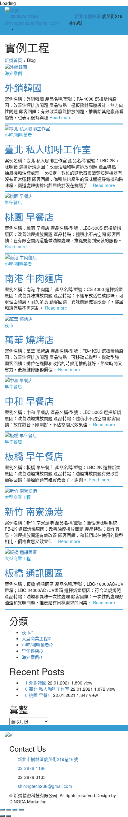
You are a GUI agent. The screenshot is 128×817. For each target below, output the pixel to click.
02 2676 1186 (24, 16)
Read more (60, 117)
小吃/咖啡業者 (18, 135)
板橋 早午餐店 (34, 456)
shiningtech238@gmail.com (32, 23)
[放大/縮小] (21, 809)
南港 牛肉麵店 (34, 278)
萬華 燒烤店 (29, 339)
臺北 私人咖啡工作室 (48, 149)
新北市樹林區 (88, 16)
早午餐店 (13, 202)
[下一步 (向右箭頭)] (8, 816)
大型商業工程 (18, 497)
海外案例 (13, 73)
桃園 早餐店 (29, 216)
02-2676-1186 (32, 768)
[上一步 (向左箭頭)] (2, 816)
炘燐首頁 (13, 60)
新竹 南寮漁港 (34, 511)
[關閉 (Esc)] (2, 809)
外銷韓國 (23, 87)
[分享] (8, 809)
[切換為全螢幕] (14, 809)
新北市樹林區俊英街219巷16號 (48, 759)
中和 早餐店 (29, 400)
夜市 (9, 325)
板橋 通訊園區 (34, 572)
